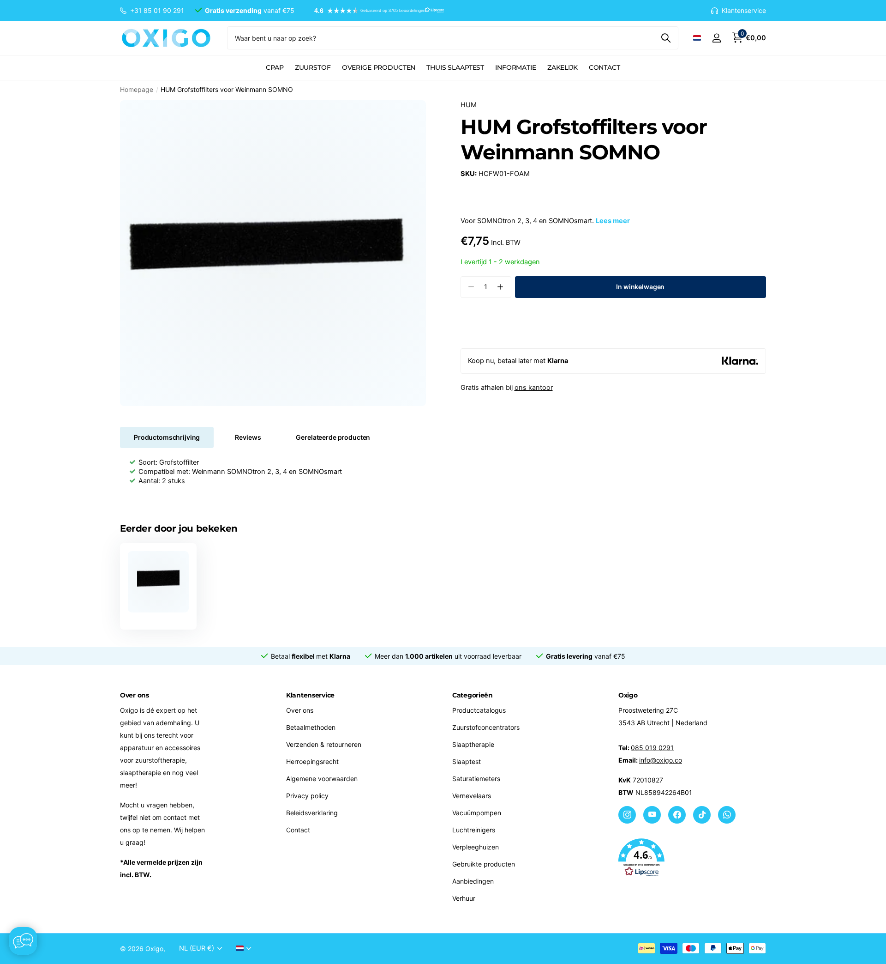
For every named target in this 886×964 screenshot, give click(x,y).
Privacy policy (307, 796)
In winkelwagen (640, 287)
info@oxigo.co (660, 760)
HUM (469, 105)
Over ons (299, 710)
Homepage (136, 89)
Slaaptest (466, 761)
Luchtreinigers (473, 830)
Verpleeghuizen (475, 847)
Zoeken (665, 37)
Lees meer (613, 221)
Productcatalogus (479, 710)
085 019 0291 (652, 748)
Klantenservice (310, 695)
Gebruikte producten (483, 864)
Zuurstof (313, 67)
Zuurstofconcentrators (486, 727)
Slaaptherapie (473, 744)
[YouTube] (652, 815)
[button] (374, 11)
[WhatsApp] (727, 815)
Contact (604, 67)
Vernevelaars (471, 796)
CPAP (274, 67)
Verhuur (463, 898)
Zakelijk (562, 67)
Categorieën (472, 695)
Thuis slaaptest (455, 67)
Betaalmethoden (310, 727)
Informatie (515, 67)
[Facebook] (677, 815)
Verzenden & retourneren (323, 744)
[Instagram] (627, 815)
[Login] (716, 38)
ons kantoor (534, 387)
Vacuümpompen (476, 813)
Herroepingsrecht (312, 761)
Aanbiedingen (473, 881)
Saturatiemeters (476, 778)
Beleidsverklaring (312, 813)
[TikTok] (702, 815)
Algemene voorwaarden (322, 778)
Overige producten (379, 67)
